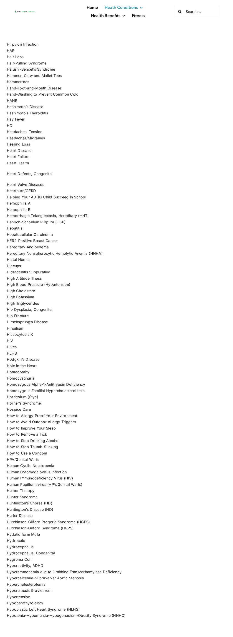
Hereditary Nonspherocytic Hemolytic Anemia (47, 253)
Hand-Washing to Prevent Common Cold (43, 94)
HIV (10, 340)
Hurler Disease (20, 515)
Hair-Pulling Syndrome (26, 63)
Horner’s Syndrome (24, 403)
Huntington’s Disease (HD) (30, 509)
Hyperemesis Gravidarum (29, 590)
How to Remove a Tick (27, 434)
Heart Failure (18, 156)
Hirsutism (15, 328)
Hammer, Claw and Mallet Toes (34, 75)
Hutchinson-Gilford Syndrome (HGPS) (40, 528)
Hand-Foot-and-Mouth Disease (34, 88)
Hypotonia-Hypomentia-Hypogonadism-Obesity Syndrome (59, 615)
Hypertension (18, 597)
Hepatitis (14, 228)
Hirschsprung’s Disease (27, 322)
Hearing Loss (18, 144)
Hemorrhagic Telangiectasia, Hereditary (42, 215)
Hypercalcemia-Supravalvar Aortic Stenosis (45, 578)
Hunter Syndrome (22, 497)
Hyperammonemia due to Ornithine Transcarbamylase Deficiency (64, 572)
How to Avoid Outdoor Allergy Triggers (41, 422)
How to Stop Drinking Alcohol (33, 440)
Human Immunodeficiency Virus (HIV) (40, 478)
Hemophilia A (18, 203)
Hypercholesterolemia (26, 584)
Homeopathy (18, 372)
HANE (12, 100)
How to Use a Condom (27, 453)
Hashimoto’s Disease (25, 106)
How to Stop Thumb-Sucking (32, 446)
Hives (12, 347)
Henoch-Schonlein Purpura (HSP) (36, 222)
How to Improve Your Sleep (31, 428)
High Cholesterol (21, 291)
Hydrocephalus (20, 547)
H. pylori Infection (23, 44)
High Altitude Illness (24, 278)
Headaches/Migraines (26, 138)
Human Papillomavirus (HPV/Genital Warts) (45, 484)
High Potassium (20, 297)
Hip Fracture (18, 316)
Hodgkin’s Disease (23, 359)
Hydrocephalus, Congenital (31, 553)
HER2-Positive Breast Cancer (32, 240)
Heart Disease (19, 150)
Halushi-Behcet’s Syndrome (31, 69)
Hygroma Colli (19, 559)
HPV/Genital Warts (23, 459)
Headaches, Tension (24, 131)
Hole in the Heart (22, 365)
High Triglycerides (23, 303)
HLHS (12, 353)
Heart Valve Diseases (25, 184)
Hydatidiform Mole (23, 534)
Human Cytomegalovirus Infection (37, 472)
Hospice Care (19, 409)
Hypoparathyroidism (25, 603)
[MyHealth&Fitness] (25, 11)
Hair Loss (15, 56)
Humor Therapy (20, 490)
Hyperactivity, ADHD (25, 565)
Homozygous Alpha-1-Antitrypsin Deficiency (46, 384)
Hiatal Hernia (18, 259)
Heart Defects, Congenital (30, 173)
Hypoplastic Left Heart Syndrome (36, 609)
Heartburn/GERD (21, 190)
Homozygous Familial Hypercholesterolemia (46, 390)
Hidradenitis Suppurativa (28, 272)
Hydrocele (16, 540)
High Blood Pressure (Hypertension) (38, 284)
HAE (11, 50)
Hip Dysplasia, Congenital (30, 309)
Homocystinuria (20, 378)
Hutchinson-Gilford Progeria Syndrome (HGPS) (48, 522)
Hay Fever (16, 119)
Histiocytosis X (20, 334)
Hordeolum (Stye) (22, 397)
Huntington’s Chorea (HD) (29, 503)
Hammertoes (18, 81)
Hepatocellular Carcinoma (30, 234)
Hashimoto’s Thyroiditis (27, 113)
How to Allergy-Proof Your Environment (42, 415)
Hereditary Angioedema (28, 247)
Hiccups (14, 266)
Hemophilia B (18, 209)
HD (9, 125)
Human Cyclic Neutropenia (30, 465)
